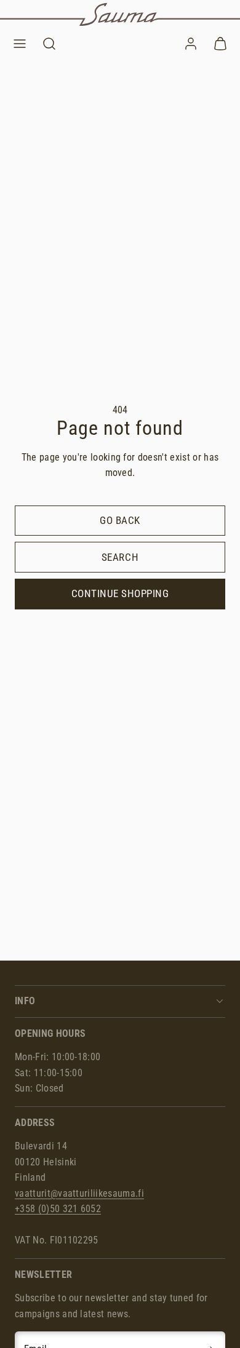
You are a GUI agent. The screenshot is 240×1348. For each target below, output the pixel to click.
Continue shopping (120, 593)
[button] (19, 43)
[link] (191, 43)
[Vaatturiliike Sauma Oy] (120, 14)
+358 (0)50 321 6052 (58, 1209)
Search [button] (120, 557)
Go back (120, 520)
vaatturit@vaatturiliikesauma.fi (79, 1193)
